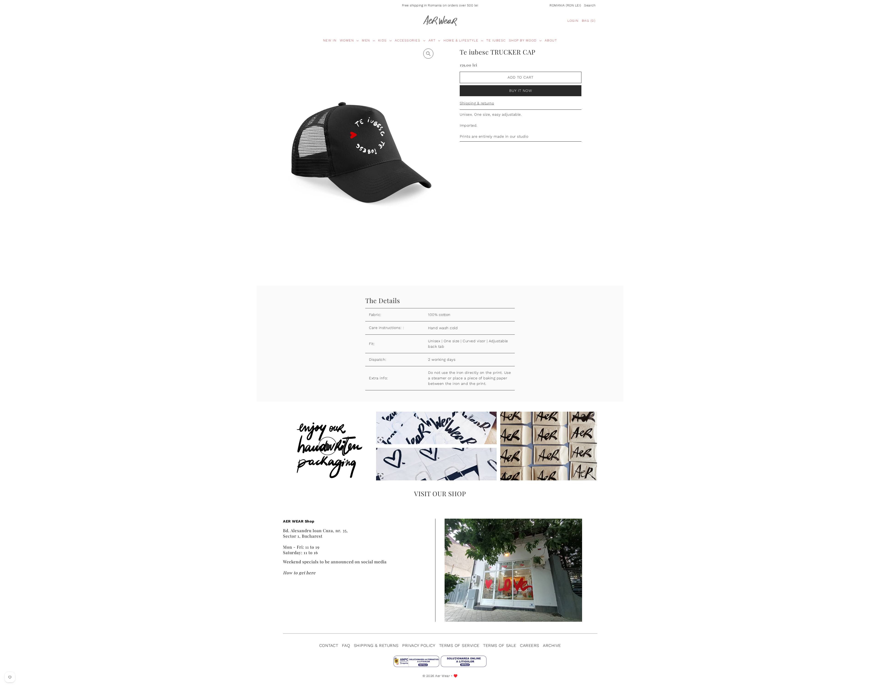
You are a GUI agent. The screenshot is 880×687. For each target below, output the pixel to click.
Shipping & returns (477, 103)
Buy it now (520, 90)
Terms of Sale (499, 645)
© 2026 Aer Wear (436, 676)
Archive (552, 645)
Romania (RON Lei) (565, 5)
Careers (529, 645)
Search (589, 5)
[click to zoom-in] (428, 54)
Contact (328, 645)
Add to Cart (521, 77)
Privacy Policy (418, 645)
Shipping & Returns (376, 645)
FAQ (346, 645)
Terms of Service (459, 645)
